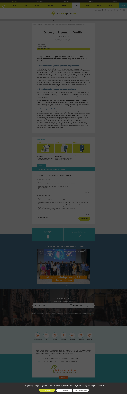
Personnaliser (64, 390)
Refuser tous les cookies (81, 390)
